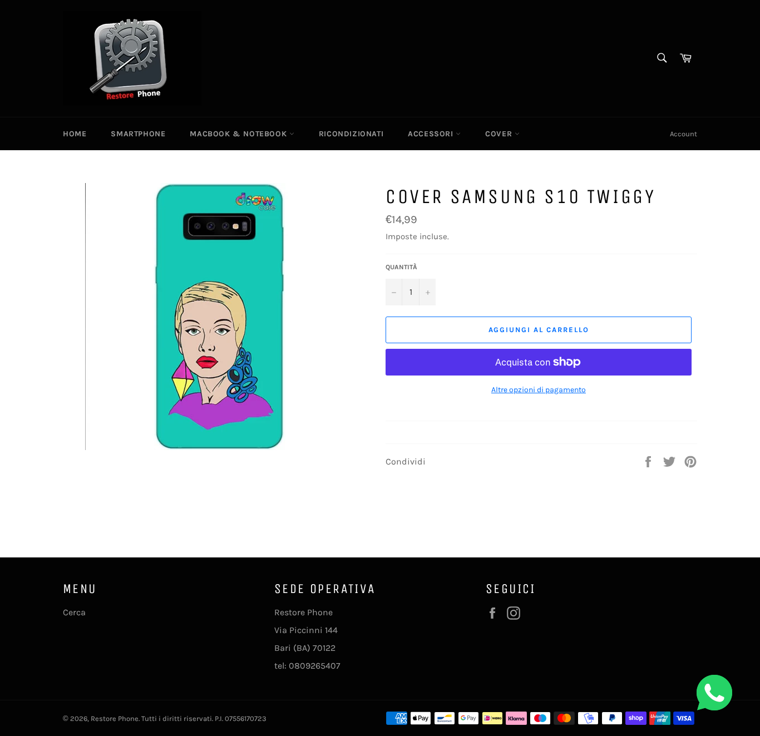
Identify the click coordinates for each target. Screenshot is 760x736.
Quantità (401, 267)
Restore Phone (115, 718)
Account (683, 134)
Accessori (432, 134)
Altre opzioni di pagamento (538, 389)
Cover (500, 134)
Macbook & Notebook (239, 134)
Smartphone (138, 134)
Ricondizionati (351, 134)
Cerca (74, 612)
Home (74, 134)
